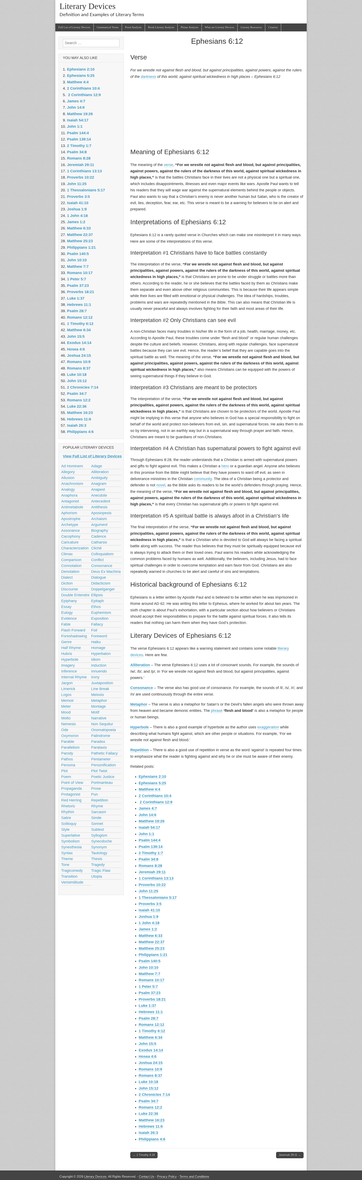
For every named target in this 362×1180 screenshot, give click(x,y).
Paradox (98, 741)
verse (168, 165)
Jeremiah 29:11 (152, 872)
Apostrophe (70, 519)
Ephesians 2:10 (152, 776)
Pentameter (101, 759)
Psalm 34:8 (148, 859)
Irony (95, 677)
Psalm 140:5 (149, 961)
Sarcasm (98, 812)
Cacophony (70, 536)
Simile (96, 818)
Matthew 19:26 (151, 821)
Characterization (75, 548)
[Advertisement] (217, 113)
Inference (69, 671)
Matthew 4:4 (149, 789)
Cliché (96, 548)
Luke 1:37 (147, 1006)
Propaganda (71, 788)
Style (65, 829)
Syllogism (99, 835)
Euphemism (101, 613)
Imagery (68, 665)
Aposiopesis (101, 513)
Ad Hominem (72, 466)
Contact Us (146, 1176)
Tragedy (98, 865)
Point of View (72, 783)
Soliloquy (68, 824)
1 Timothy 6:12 (152, 1031)
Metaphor (138, 704)
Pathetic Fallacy (104, 753)
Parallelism (70, 747)
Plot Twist (99, 771)
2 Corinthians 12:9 (155, 802)
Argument (99, 525)
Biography (99, 530)
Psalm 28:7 (148, 1018)
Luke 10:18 (148, 1082)
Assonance (70, 530)
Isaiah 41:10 (149, 910)
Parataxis (99, 747)
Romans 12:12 (151, 1025)
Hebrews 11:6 (151, 1126)
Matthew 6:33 (150, 936)
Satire (66, 818)
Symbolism (70, 841)
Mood (66, 712)
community (203, 479)
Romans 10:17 (151, 980)
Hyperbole (139, 727)
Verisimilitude (72, 882)
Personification (103, 765)
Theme (67, 859)
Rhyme (97, 806)
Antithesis (99, 507)
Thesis (96, 859)
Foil (94, 630)
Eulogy (67, 613)
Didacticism (100, 583)
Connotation (71, 566)
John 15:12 (148, 1088)
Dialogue (98, 577)
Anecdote (99, 495)
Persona (68, 765)
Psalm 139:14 (151, 847)
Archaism (99, 519)
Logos (66, 695)
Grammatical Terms (108, 27)
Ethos (96, 607)
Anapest (98, 489)
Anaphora (69, 495)
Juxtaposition (102, 683)
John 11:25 (148, 891)
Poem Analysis (133, 27)
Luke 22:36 (148, 1114)
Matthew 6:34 (150, 1037)
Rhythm (67, 812)
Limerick (68, 689)
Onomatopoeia (103, 730)
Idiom (95, 659)
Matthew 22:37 (151, 942)
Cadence (98, 536)
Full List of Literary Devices (74, 27)
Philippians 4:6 (152, 1139)
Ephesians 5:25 (152, 783)
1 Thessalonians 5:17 (158, 897)
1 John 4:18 (149, 923)
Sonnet (97, 824)
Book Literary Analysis (161, 27)
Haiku (96, 642)
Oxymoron (70, 736)
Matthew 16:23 (151, 1120)
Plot (64, 771)
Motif (95, 712)
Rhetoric (68, 806)
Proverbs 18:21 (152, 999)
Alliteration (140, 665)
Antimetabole (72, 507)
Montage (98, 706)
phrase (216, 711)
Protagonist (70, 794)
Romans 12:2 (150, 1107)
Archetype (69, 525)
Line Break (100, 689)
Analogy (68, 489)
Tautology (99, 853)
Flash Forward (73, 630)
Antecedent (100, 501)
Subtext (97, 829)
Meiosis (97, 695)
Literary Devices (87, 6)
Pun (94, 794)
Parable (67, 741)
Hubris (66, 654)
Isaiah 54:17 (149, 827)
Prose (96, 788)
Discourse (69, 589)
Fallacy (97, 624)
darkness (148, 77)
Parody (67, 753)
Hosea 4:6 (147, 1056)
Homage (98, 648)
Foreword (99, 636)
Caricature (70, 542)
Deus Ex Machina (106, 571)
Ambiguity (99, 478)
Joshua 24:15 (151, 1063)
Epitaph (97, 601)
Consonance (141, 688)
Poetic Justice (102, 777)
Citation (273, 27)
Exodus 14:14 (151, 1050)
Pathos (67, 759)
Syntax (67, 853)
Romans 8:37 (150, 1075)
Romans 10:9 (150, 1069)
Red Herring (71, 800)
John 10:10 (148, 967)
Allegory (68, 472)
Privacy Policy (167, 1176)
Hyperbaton (101, 654)
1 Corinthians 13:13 (156, 878)
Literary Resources (251, 27)
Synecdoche (101, 841)
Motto (66, 718)
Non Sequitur (102, 724)
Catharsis (99, 542)
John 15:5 (147, 1044)
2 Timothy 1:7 (151, 853)
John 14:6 (147, 815)
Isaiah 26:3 (148, 1133)
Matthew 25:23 (151, 948)
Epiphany (69, 601)
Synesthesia (71, 847)
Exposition (100, 618)
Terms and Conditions (194, 1176)
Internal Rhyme (74, 677)
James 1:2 (148, 929)
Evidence (69, 618)
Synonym (99, 847)
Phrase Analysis (189, 27)
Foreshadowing (74, 636)
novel (160, 485)
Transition (69, 876)
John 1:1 (146, 834)
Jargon (67, 683)
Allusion (67, 478)
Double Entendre (75, 595)
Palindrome (100, 736)
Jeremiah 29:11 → (290, 1155)
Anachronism (72, 484)
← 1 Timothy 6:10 (144, 1155)
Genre (66, 642)
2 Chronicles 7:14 (154, 1094)
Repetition (139, 750)
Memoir (67, 700)
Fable (66, 624)
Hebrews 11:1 (151, 1012)
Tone (65, 865)
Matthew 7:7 (149, 974)
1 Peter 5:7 (148, 986)
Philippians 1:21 (153, 955)
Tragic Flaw (100, 870)
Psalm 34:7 (148, 1101)
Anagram (98, 484)
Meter (66, 706)
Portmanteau (102, 783)
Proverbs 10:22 (152, 885)
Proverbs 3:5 (150, 904)
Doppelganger (103, 589)
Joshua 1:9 (148, 917)
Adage (96, 466)
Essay (66, 607)
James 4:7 (148, 808)
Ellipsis (97, 595)
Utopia (96, 876)
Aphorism (69, 513)
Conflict (97, 560)
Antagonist (70, 501)
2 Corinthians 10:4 (155, 796)
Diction (67, 583)
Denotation (70, 571)
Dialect (67, 577)
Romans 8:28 (150, 866)
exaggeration (268, 727)
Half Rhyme (71, 648)
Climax (67, 554)
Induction (98, 665)
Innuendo (99, 671)
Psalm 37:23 (149, 993)
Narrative (98, 718)
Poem (66, 777)
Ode (64, 730)
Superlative (70, 835)
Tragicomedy (72, 870)
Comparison (71, 560)
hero (225, 466)
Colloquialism (102, 554)
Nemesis (68, 724)
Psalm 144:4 (149, 840)
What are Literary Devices (219, 27)
